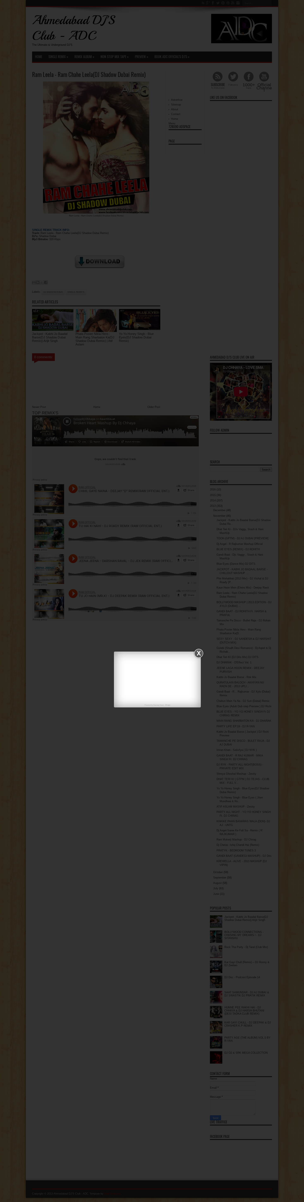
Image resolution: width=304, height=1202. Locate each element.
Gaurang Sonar (158, 705)
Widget (167, 705)
